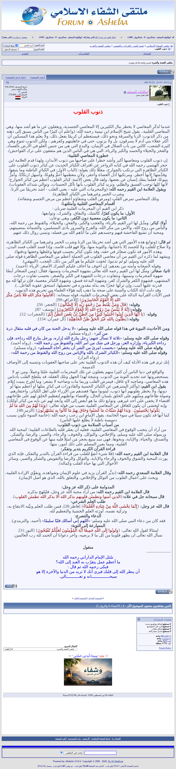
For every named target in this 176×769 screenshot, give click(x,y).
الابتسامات (166, 638)
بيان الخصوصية (74, 739)
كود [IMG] (167, 641)
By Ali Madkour (115, 761)
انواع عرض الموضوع (16, 77)
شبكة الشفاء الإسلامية (100, 739)
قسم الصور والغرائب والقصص (128, 46)
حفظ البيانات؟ (9, 46)
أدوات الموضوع (37, 77)
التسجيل (147, 53)
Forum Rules (165, 648)
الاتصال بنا (116, 739)
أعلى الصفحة (60, 739)
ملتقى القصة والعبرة (100, 46)
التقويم (25, 53)
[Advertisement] (88, 717)
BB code (165, 636)
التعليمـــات (84, 53)
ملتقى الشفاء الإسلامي (157, 46)
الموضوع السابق (95, 598)
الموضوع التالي (80, 598)
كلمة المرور (39, 49)
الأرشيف (86, 739)
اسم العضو (39, 45)
